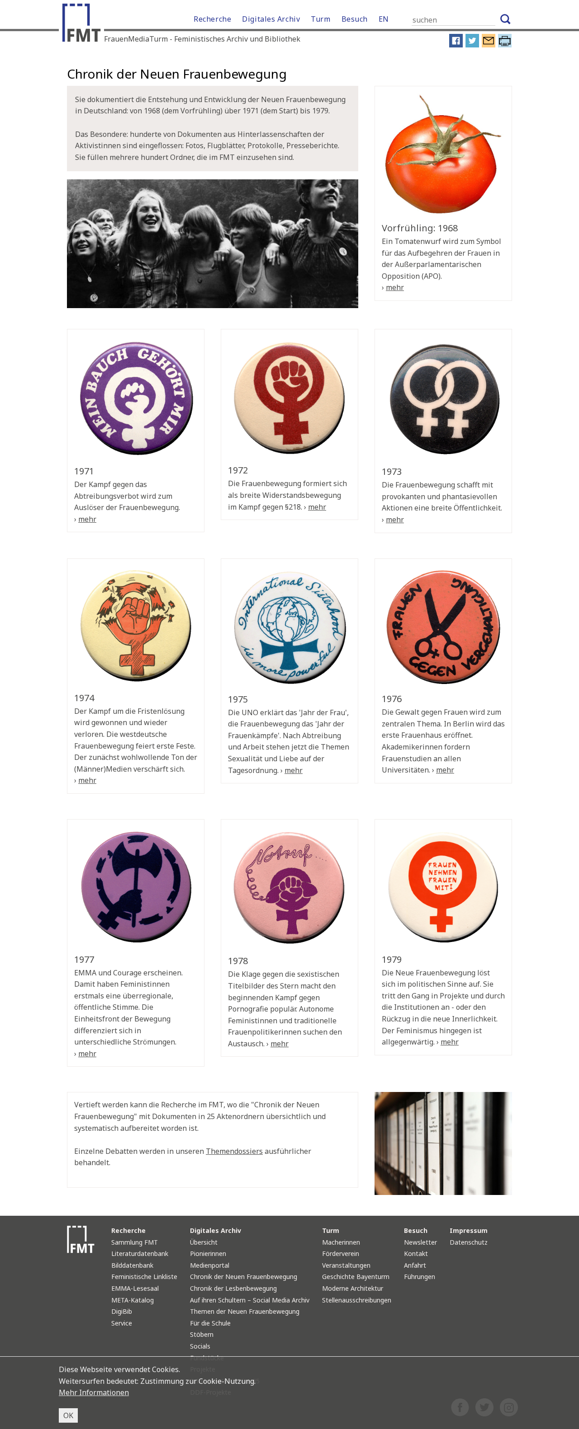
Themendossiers (234, 1151)
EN (384, 19)
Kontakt (416, 1253)
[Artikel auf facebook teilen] (456, 45)
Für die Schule (210, 1323)
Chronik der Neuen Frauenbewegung (243, 1276)
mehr (395, 287)
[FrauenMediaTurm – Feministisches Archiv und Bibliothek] (84, 25)
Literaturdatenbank (139, 1253)
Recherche (212, 19)
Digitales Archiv (271, 19)
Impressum (469, 1230)
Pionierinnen (208, 1253)
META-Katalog (132, 1300)
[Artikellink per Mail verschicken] (488, 45)
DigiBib (121, 1311)
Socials (200, 1346)
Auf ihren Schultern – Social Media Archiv (249, 1300)
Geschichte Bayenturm (355, 1276)
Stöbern (202, 1334)
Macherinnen (341, 1242)
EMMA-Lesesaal (135, 1288)
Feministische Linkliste (144, 1276)
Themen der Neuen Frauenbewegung (244, 1311)
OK (68, 1415)
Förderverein (340, 1253)
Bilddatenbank (132, 1265)
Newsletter (420, 1242)
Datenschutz (469, 1242)
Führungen (419, 1276)
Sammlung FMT (134, 1242)
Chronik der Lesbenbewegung (233, 1288)
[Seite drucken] (505, 45)
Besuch (355, 19)
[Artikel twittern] (472, 45)
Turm (320, 19)
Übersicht (204, 1242)
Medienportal (209, 1265)
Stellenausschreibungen (356, 1300)
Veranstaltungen (346, 1265)
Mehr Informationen (94, 1392)
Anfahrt (415, 1265)
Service (121, 1323)
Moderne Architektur (352, 1288)
